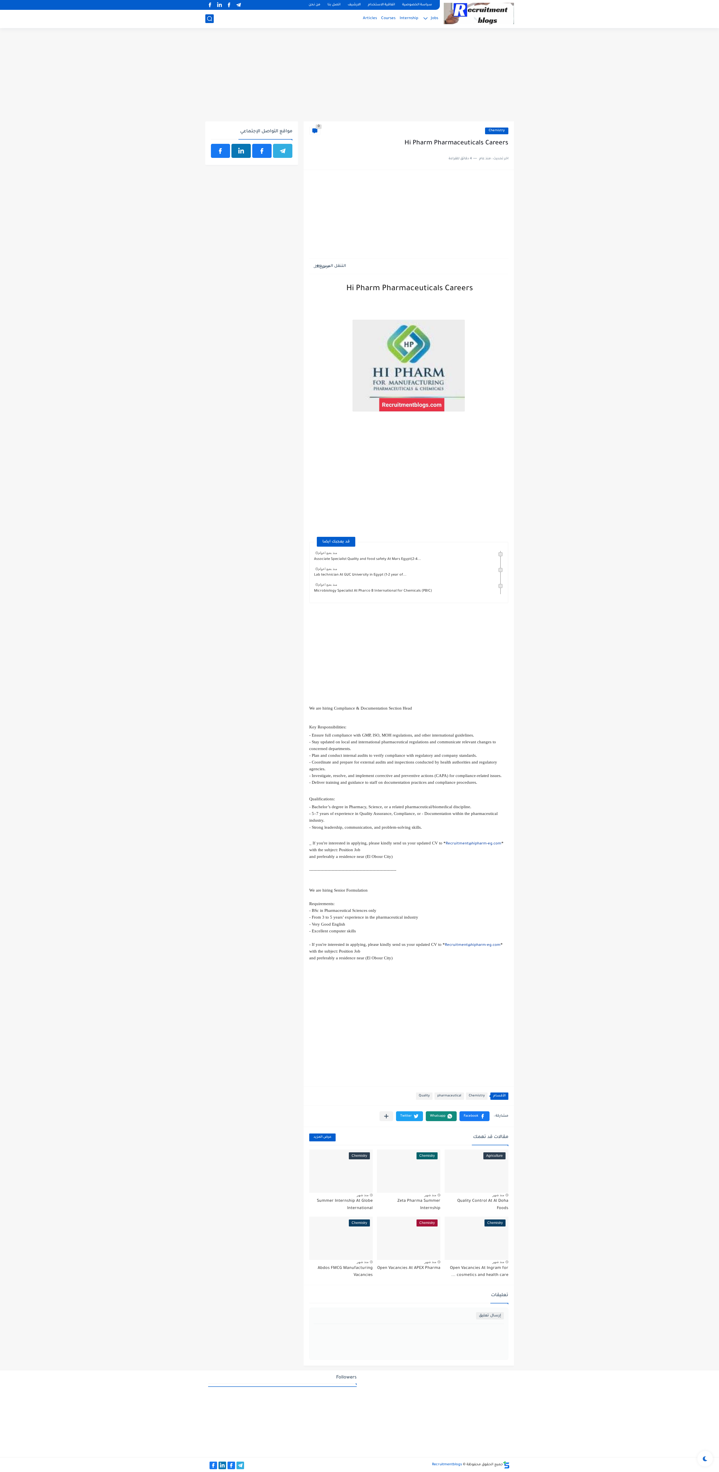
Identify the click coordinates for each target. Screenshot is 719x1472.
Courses (388, 18)
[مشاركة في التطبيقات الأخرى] (386, 1116)
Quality (424, 1096)
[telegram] (238, 5)
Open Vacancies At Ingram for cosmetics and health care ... (479, 1272)
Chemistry (497, 131)
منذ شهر (498, 1195)
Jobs (434, 18)
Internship (409, 18)
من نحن (314, 5)
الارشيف (354, 5)
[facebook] (229, 5)
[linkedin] (219, 5)
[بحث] (209, 18)
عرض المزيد (322, 1137)
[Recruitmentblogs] (479, 13)
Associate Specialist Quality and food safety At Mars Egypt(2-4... (367, 559)
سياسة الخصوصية (417, 5)
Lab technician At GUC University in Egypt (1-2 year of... (360, 575)
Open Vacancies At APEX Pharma (408, 1268)
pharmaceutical (449, 1096)
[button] (474, 1116)
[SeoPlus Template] (506, 1465)
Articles (370, 18)
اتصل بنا (333, 5)
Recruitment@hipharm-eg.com (473, 844)
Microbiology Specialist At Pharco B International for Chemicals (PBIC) (373, 591)
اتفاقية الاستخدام (381, 5)
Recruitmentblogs (447, 1465)
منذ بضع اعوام (327, 553)
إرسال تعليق (490, 1316)
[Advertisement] (359, 77)
